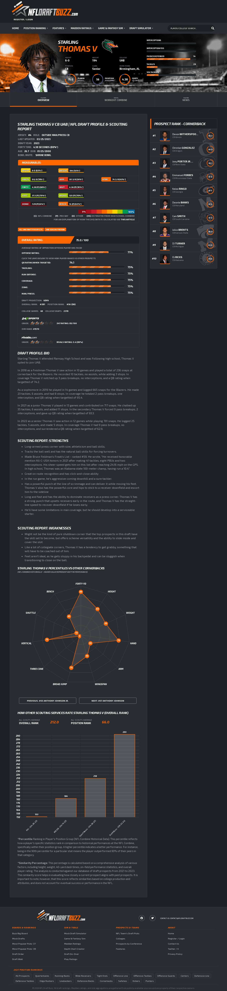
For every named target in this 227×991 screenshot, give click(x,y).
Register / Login (176, 938)
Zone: (25, 287)
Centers (185, 975)
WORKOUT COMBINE (116, 99)
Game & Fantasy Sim (111, 28)
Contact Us (173, 943)
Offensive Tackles (143, 975)
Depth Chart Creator (74, 949)
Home (15, 28)
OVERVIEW (43, 99)
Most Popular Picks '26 (24, 949)
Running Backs (62, 975)
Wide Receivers (83, 975)
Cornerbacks (106, 981)
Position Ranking (36, 28)
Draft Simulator (141, 28)
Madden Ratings (82, 28)
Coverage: (27, 281)
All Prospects (23, 975)
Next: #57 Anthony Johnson (108, 700)
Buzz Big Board (20, 933)
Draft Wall (17, 959)
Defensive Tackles (25, 981)
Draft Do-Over (71, 954)
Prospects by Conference (129, 943)
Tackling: (27, 268)
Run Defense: (29, 274)
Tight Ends (102, 975)
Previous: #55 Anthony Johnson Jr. (47, 700)
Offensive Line (120, 975)
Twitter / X (173, 949)
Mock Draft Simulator (75, 933)
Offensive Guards (166, 975)
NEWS (185, 99)
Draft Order (18, 954)
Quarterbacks (42, 975)
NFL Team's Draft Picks (127, 933)
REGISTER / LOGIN (23, 19)
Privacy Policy (175, 954)
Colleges (120, 938)
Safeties (122, 981)
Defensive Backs (85, 981)
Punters (150, 981)
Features (59, 28)
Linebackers (66, 981)
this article (128, 219)
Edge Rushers (47, 981)
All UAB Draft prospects (31, 229)
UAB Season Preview (55, 229)
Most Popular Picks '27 (24, 943)
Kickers (136, 981)
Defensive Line (201, 975)
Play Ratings (70, 959)
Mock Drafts (18, 938)
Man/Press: (28, 293)
